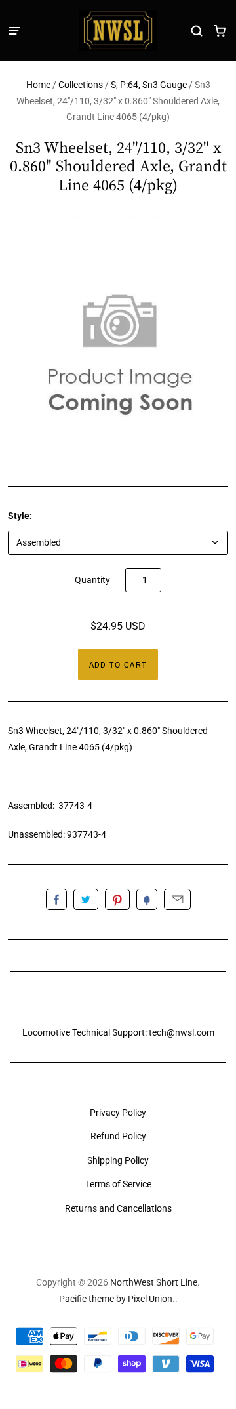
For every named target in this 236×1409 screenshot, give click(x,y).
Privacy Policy (118, 1112)
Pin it (117, 899)
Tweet (85, 899)
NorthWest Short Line (118, 216)
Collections (80, 84)
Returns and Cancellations (118, 1208)
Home (38, 84)
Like (56, 899)
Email (177, 899)
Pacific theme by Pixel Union (115, 1299)
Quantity (92, 580)
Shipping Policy (118, 1160)
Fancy (146, 899)
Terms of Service (118, 1184)
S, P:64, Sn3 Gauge (149, 84)
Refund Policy (118, 1136)
